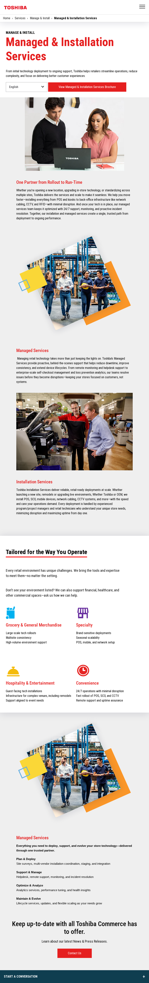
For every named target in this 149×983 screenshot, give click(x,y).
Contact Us (74, 953)
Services (20, 18)
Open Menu (142, 7)
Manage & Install (40, 18)
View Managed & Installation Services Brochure (87, 87)
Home (6, 18)
